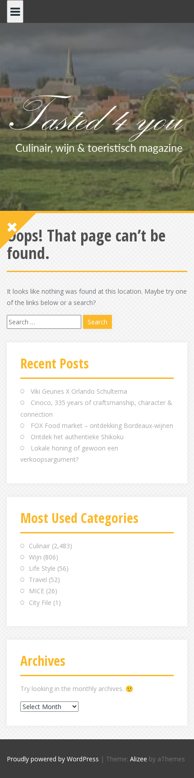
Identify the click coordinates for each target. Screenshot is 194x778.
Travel (38, 579)
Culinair (39, 545)
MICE (36, 591)
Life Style (42, 568)
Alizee (138, 759)
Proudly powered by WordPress (53, 759)
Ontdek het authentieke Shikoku (77, 436)
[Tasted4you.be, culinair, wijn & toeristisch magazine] (97, 122)
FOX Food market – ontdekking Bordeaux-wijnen (102, 425)
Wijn (35, 557)
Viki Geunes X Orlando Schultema (79, 391)
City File (40, 602)
